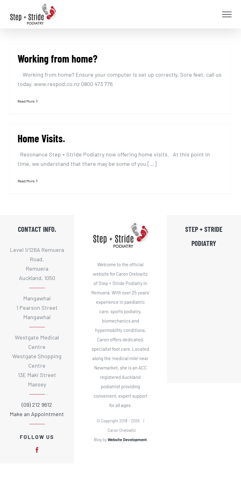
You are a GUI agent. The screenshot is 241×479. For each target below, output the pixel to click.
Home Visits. (41, 138)
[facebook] (37, 450)
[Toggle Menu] (227, 14)
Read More (26, 101)
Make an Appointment (37, 413)
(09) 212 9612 (37, 404)
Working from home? (58, 58)
